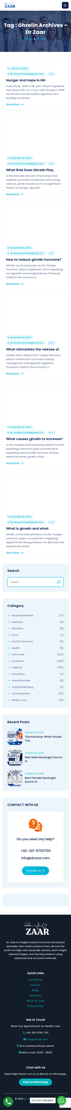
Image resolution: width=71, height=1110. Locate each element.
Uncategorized (21, 693)
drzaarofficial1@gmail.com (28, 73)
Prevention (18, 674)
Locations (18, 661)
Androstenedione (22, 615)
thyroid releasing (22, 687)
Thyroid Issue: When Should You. (43, 738)
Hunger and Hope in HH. (26, 80)
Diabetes (17, 622)
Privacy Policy (35, 1006)
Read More (13, 104)
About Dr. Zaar (35, 1000)
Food (15, 635)
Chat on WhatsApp (35, 1082)
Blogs (35, 990)
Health (16, 648)
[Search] (59, 582)
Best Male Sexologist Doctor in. (44, 759)
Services (35, 985)
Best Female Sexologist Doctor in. (40, 779)
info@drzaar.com (35, 858)
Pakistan (17, 667)
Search (13, 570)
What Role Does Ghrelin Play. (30, 170)
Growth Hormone (22, 641)
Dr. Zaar (28, 1098)
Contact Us (33, 871)
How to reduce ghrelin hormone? (33, 259)
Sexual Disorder (21, 680)
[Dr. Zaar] (9, 5)
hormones (18, 654)
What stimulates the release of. (33, 349)
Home (28, 39)
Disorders (17, 628)
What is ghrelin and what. (27, 528)
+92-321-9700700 (35, 850)
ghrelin (41, 39)
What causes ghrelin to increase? (34, 439)
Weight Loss (19, 700)
